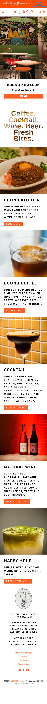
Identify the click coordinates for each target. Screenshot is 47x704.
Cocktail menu (16, 407)
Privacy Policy (23, 660)
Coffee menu (14, 310)
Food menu (13, 223)
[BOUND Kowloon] (23, 12)
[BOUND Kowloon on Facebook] (23, 670)
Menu (23, 96)
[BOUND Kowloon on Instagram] (27, 670)
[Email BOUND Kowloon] (19, 670)
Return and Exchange (23, 652)
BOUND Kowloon (17, 681)
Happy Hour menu (17, 581)
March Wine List (17, 501)
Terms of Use (23, 664)
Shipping (23, 656)
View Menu (39, 3)
